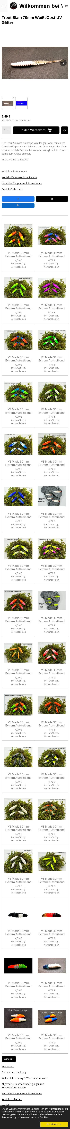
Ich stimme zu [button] (54, 1124)
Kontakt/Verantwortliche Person (19, 177)
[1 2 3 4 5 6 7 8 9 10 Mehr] (6, 130)
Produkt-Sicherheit (12, 189)
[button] (8, 103)
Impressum (8, 1066)
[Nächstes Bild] (63, 62)
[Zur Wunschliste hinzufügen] (64, 130)
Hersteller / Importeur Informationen (22, 183)
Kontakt (6, 1105)
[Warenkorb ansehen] (66, 6)
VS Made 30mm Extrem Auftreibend (18, 254)
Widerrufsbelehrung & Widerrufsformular (24, 1078)
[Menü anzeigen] (3, 6)
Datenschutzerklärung (14, 1072)
